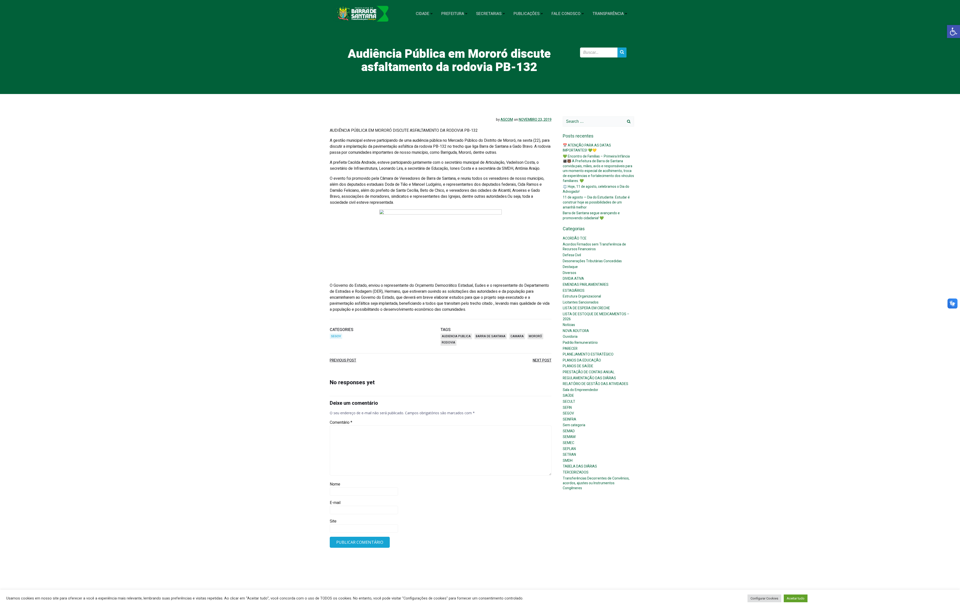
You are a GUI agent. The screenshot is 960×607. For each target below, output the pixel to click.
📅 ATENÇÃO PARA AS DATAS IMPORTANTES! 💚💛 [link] (587, 148)
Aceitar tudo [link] (795, 598)
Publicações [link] (527, 14)
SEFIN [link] (567, 407)
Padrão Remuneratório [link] (580, 342)
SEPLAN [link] (569, 449)
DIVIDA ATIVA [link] (573, 278)
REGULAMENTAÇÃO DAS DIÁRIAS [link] (589, 378)
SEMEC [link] (568, 443)
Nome (335, 484)
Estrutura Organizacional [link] (582, 296)
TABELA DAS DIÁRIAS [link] (580, 466)
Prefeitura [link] (452, 14)
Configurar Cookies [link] (764, 598)
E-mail (335, 503)
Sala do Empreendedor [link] (580, 389)
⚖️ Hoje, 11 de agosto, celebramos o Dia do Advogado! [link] (596, 189)
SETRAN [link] (569, 454)
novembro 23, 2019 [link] (535, 119)
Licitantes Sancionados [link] (580, 302)
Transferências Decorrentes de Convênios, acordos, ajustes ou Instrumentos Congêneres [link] (596, 483)
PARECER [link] (570, 348)
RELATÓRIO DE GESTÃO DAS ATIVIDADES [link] (595, 383)
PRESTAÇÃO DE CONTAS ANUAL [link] (588, 372)
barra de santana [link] (491, 336)
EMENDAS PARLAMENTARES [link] (585, 284)
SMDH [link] (567, 460)
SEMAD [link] (569, 431)
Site (333, 521)
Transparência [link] (608, 14)
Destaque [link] (570, 267)
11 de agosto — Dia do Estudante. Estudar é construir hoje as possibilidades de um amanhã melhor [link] (596, 202)
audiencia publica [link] (456, 336)
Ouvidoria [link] (570, 336)
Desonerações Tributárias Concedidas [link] (592, 261)
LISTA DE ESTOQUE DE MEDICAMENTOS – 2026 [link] (596, 317)
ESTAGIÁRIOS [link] (573, 290)
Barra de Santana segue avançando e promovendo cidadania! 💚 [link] (591, 215)
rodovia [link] (448, 342)
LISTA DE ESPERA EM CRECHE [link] (586, 308)
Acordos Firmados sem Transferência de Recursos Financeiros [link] (594, 247)
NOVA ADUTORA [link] (576, 331)
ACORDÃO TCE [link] (574, 238)
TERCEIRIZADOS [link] (575, 472)
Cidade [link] (422, 14)
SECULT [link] (569, 401)
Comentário (341, 423)
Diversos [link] (569, 273)
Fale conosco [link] (566, 14)
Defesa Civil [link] (572, 255)
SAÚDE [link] (568, 395)
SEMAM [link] (569, 437)
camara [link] (517, 336)
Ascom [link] (506, 119)
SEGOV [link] (336, 336)
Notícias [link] (569, 325)
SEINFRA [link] (569, 419)
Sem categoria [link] (574, 425)
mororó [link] (535, 336)
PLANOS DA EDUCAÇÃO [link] (582, 360)
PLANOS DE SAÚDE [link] (578, 366)
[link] (953, 31)
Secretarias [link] (489, 14)
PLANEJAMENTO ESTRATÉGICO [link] (588, 354)
